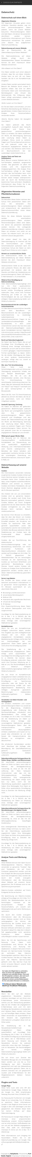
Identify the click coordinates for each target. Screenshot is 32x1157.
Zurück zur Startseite (12, 2)
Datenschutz (26, 1156)
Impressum (16, 1156)
